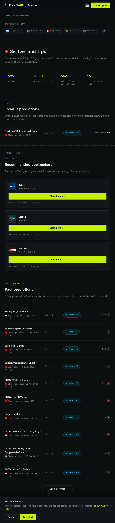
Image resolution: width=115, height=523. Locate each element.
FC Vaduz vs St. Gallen (17, 469)
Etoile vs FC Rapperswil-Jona (21, 131)
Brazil (73, 30)
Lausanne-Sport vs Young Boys (23, 431)
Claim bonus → (57, 196)
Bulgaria (92, 30)
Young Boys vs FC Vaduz (18, 311)
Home (7, 15)
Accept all (28, 517)
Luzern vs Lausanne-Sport (20, 362)
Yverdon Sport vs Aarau (18, 328)
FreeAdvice (23, 5)
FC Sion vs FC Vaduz (16, 397)
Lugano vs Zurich (14, 414)
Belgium (55, 30)
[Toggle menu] (87, 5)
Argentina (16, 30)
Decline (11, 517)
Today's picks (101, 5)
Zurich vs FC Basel (15, 345)
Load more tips (57, 488)
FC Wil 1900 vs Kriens (16, 380)
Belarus (36, 30)
